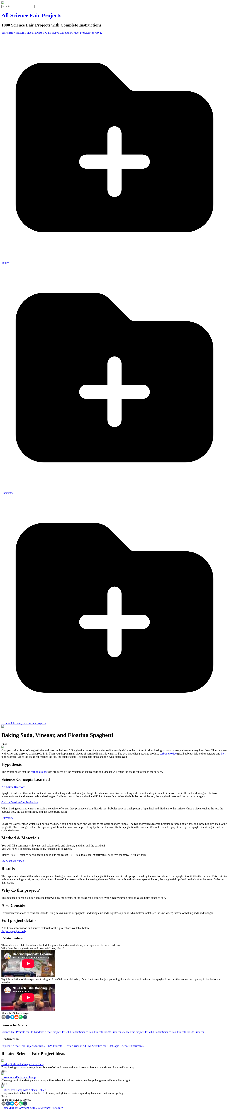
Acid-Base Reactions (13, 787)
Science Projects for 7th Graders (61, 1032)
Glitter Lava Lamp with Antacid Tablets (23, 1089)
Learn (21, 32)
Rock (42, 32)
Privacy (46, 1107)
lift (222, 753)
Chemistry (7, 492)
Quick (48, 32)
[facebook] (8, 1017)
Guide (28, 32)
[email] (3, 1017)
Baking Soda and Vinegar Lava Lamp (22, 1064)
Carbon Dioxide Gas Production (19, 802)
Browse (13, 32)
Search (5, 32)
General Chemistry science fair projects (23, 723)
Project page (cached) (13, 931)
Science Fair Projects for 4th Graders (141, 1032)
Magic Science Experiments (127, 1045)
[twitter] (12, 1017)
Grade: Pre (78, 32)
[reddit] (16, 1017)
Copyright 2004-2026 (29, 1107)
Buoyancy (7, 817)
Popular (67, 32)
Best (60, 32)
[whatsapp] (21, 1017)
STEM (35, 32)
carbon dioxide (168, 753)
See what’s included (12, 860)
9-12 (100, 32)
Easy (55, 32)
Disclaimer (56, 1107)
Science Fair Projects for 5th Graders (183, 1032)
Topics (5, 262)
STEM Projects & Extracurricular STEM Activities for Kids (78, 1045)
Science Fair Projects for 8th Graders (100, 1032)
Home (4, 1107)
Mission (12, 1107)
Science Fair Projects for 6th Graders (22, 1032)
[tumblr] (25, 1017)
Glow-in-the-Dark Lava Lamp (18, 1077)
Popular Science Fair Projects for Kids (23, 1045)
